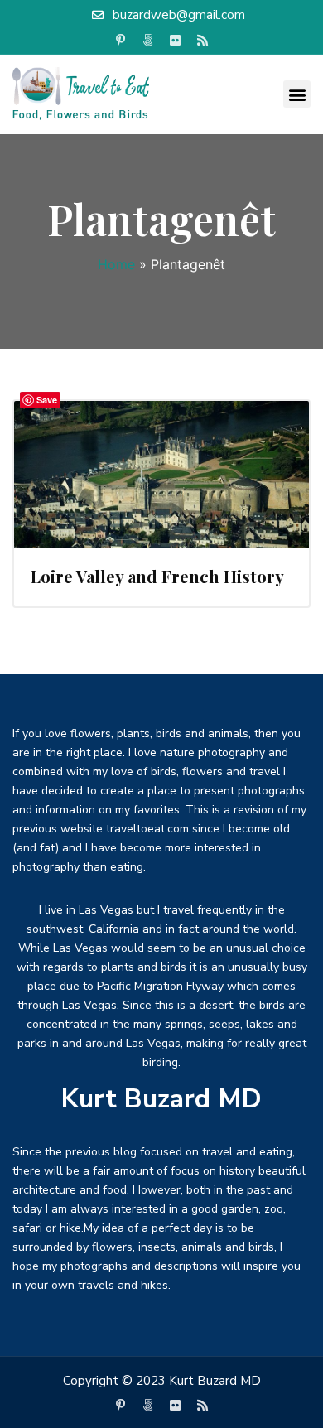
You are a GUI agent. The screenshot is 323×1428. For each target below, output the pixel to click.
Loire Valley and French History (157, 576)
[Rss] (202, 40)
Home (116, 264)
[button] (297, 94)
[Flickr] (175, 40)
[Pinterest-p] (120, 40)
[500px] (148, 40)
